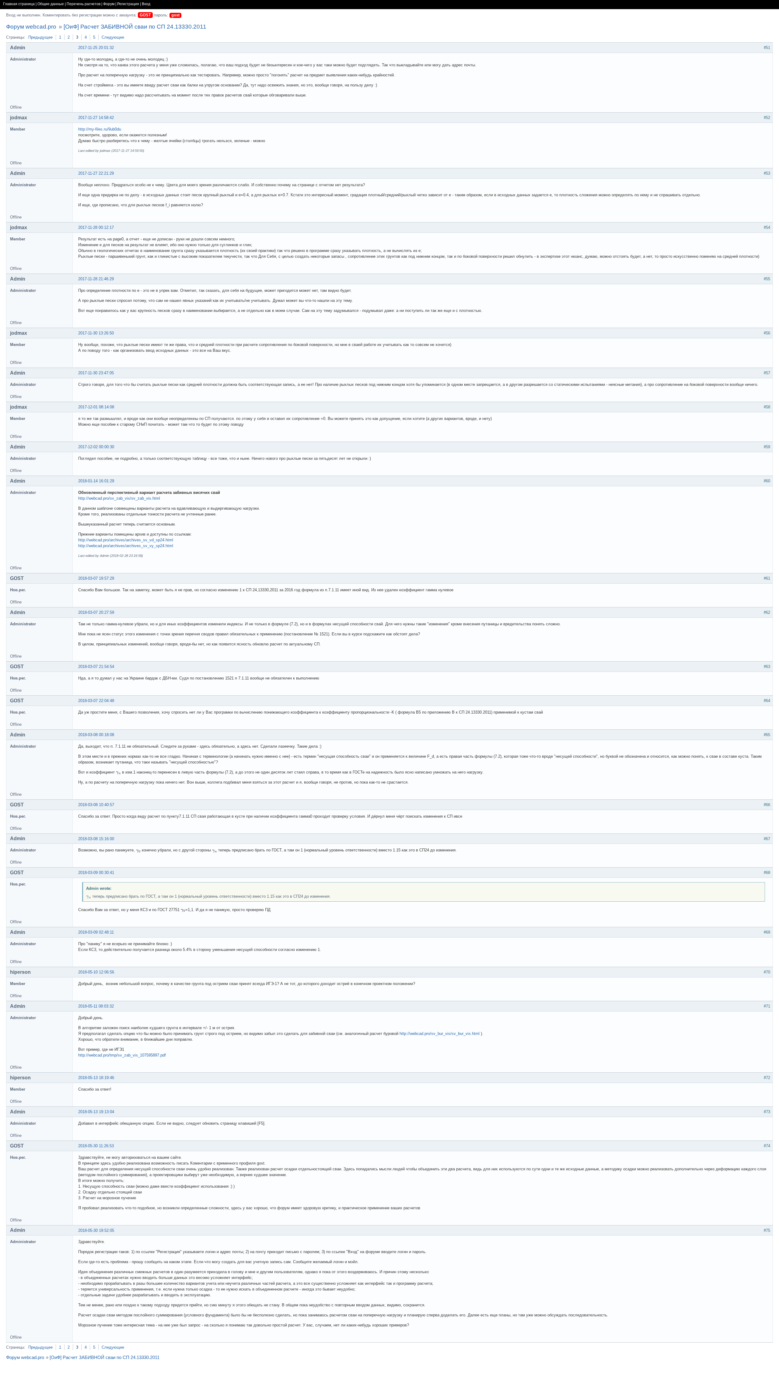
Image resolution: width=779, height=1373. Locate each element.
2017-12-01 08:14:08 (96, 407)
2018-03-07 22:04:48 (96, 700)
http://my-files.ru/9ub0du (99, 129)
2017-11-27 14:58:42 (96, 117)
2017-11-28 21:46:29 (96, 279)
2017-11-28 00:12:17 (96, 227)
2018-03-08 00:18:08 (96, 734)
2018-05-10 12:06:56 (96, 972)
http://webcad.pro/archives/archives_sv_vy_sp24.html (125, 545)
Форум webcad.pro (31, 26)
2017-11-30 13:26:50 (96, 333)
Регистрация (128, 4)
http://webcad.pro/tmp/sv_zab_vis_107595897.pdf (122, 1055)
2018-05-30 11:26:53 (96, 1146)
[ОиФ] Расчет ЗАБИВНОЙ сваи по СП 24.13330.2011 (135, 26)
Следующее (113, 37)
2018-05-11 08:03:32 (96, 1006)
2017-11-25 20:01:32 (96, 47)
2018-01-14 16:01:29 (96, 481)
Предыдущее (40, 37)
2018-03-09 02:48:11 (96, 932)
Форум (108, 4)
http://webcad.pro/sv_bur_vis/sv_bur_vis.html (440, 1033)
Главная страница (19, 4)
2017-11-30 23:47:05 (96, 373)
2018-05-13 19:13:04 (96, 1111)
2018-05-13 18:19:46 (96, 1077)
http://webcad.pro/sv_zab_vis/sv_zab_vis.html (119, 498)
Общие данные (50, 4)
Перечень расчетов (83, 4)
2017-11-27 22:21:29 (96, 173)
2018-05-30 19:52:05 (96, 1230)
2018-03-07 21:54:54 (96, 666)
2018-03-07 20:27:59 (96, 612)
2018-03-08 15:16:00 (96, 839)
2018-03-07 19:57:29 (96, 578)
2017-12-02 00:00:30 (96, 447)
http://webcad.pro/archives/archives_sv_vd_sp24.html (125, 540)
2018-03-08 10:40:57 (96, 804)
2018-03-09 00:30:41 (96, 872)
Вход (146, 4)
